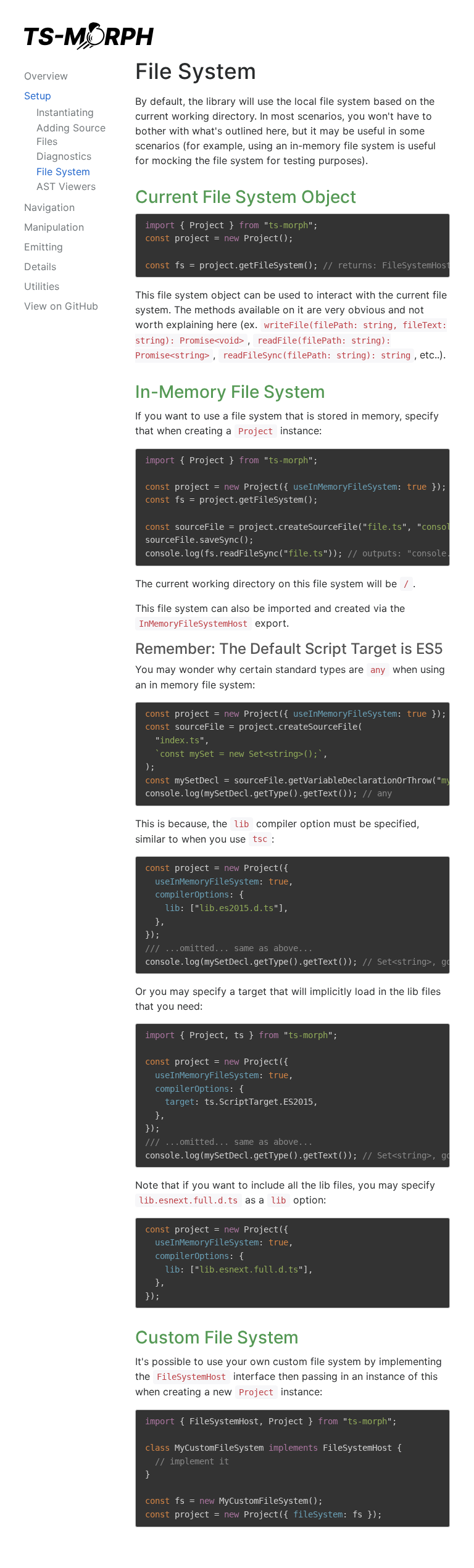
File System (63, 171)
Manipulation (54, 227)
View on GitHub (61, 306)
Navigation (49, 207)
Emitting (43, 247)
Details (40, 266)
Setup (37, 95)
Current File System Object (245, 196)
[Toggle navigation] (98, 72)
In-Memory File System (230, 391)
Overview (46, 76)
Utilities (41, 286)
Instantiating (65, 112)
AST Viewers (66, 186)
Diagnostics (63, 156)
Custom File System (217, 1337)
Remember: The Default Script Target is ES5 (289, 649)
